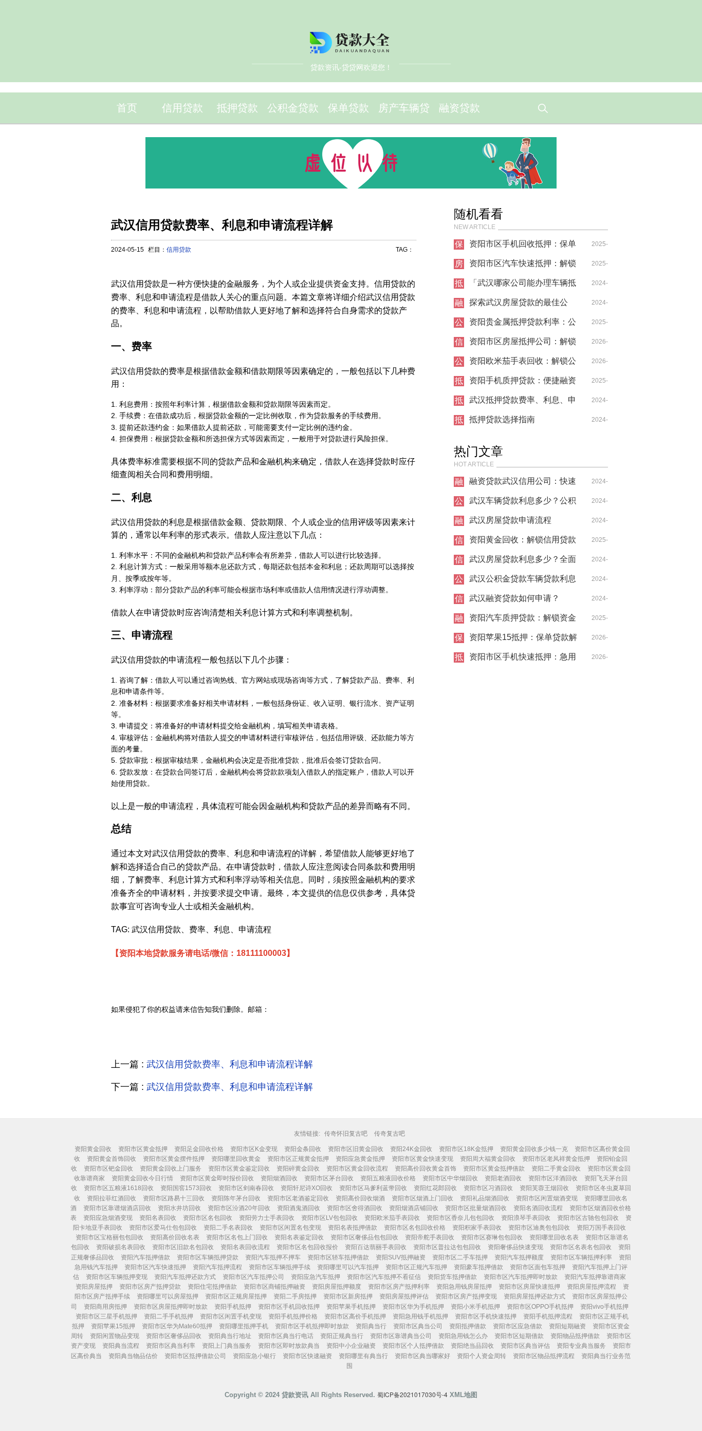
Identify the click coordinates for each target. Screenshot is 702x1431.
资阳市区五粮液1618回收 (119, 1188)
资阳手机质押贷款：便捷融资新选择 (522, 383)
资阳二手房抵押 (295, 1296)
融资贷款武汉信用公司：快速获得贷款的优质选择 (522, 484)
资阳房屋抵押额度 (336, 1286)
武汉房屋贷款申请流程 (510, 520)
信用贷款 (182, 108)
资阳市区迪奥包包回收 (539, 1227)
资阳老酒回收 (503, 1178)
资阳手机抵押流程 (547, 1316)
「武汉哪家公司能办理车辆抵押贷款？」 (522, 285)
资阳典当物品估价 (133, 1356)
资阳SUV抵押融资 (401, 1257)
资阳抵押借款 (467, 1326)
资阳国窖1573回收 (186, 1188)
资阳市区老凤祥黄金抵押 (556, 1158)
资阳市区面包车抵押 (537, 1267)
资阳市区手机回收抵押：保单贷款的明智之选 (522, 246)
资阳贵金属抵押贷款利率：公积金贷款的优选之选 (522, 324)
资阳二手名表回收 (228, 1227)
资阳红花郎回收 (435, 1188)
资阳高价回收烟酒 (360, 1198)
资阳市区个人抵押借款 (413, 1345)
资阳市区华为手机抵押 (413, 1306)
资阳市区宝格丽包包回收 (109, 1237)
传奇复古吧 (389, 1133)
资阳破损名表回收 (120, 1247)
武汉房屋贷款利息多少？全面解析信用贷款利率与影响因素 (522, 562)
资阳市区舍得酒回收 (354, 1208)
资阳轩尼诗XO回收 (306, 1188)
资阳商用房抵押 (105, 1306)
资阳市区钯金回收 (108, 1168)
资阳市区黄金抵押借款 (494, 1168)
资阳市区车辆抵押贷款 (207, 1257)
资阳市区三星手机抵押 (106, 1316)
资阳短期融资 (567, 1326)
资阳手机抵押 (232, 1306)
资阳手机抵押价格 (293, 1316)
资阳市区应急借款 (517, 1326)
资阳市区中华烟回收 (450, 1178)
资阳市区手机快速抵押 (485, 1316)
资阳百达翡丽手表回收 (376, 1247)
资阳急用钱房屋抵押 (464, 1286)
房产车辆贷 (404, 108)
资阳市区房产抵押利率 (399, 1286)
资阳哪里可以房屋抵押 (167, 1296)
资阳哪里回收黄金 (236, 1158)
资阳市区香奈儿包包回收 (460, 1217)
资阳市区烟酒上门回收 (422, 1198)
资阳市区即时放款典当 (289, 1345)
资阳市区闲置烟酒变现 (547, 1198)
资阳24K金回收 (411, 1149)
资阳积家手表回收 (477, 1227)
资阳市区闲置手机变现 (231, 1316)
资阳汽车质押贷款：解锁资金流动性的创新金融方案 (522, 620)
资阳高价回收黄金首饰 (425, 1168)
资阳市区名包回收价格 (415, 1227)
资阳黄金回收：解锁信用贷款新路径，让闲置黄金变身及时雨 (522, 542)
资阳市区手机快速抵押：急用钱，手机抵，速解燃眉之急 (522, 659)
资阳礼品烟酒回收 (484, 1198)
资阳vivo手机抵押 (604, 1306)
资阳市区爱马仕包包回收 (163, 1227)
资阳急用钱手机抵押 (420, 1316)
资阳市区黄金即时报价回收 (217, 1178)
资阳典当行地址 (229, 1336)
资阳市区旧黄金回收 (355, 1149)
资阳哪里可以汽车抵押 (348, 1267)
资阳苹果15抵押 (113, 1326)
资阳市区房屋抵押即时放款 (171, 1306)
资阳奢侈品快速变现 (515, 1247)
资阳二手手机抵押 (168, 1316)
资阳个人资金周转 (481, 1356)
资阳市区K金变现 (254, 1149)
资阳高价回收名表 (174, 1237)
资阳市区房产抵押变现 (466, 1296)
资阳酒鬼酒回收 (298, 1208)
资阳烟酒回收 (279, 1178)
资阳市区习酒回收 (488, 1188)
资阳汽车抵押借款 (145, 1257)
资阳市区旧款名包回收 (183, 1247)
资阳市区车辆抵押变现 (116, 1277)
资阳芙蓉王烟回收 (544, 1188)
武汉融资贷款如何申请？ (514, 598)
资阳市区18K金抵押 (466, 1149)
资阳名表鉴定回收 (299, 1237)
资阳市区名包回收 (207, 1217)
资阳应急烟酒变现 (108, 1217)
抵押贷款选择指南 (502, 419)
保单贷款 (348, 108)
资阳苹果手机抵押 (351, 1306)
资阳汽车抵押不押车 (273, 1257)
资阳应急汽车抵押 (315, 1277)
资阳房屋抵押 (94, 1286)
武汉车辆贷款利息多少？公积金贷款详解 (522, 503)
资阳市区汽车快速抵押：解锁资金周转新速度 (522, 266)
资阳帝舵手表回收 (429, 1237)
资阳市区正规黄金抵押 (298, 1158)
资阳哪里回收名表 (554, 1237)
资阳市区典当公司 (417, 1326)
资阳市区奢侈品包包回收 (364, 1237)
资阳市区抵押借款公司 (195, 1356)
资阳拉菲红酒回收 (111, 1198)
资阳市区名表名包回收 (581, 1247)
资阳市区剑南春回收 (246, 1188)
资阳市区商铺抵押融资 (274, 1286)
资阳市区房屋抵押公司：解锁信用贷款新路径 (522, 344)
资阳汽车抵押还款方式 (185, 1277)
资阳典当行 (371, 1326)
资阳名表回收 (157, 1217)
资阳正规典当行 (341, 1336)
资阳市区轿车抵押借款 (338, 1257)
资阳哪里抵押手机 (243, 1326)
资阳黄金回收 (93, 1149)
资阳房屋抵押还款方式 (534, 1296)
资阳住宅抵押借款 (212, 1286)
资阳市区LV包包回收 (329, 1217)
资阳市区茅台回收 (329, 1178)
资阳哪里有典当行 (363, 1356)
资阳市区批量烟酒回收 (476, 1208)
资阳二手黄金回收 (556, 1168)
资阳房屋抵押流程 (591, 1286)
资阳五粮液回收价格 (388, 1178)
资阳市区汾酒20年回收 (239, 1208)
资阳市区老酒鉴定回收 (298, 1198)
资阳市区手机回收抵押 (289, 1306)
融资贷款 (459, 108)
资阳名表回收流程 (245, 1247)
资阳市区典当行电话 (285, 1336)
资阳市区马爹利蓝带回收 (373, 1188)
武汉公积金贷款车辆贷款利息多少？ (522, 581)
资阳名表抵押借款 (352, 1227)
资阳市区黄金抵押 (143, 1149)
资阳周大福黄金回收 (487, 1158)
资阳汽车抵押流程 (217, 1267)
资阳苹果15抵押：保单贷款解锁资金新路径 (523, 640)
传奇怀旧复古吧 (345, 1133)
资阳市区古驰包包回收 (588, 1217)
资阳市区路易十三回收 (174, 1198)
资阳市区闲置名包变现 (290, 1227)
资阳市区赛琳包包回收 (492, 1237)
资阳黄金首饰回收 (111, 1158)
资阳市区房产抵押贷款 (150, 1286)
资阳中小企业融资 (351, 1345)
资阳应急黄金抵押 (360, 1158)
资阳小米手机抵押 (475, 1306)
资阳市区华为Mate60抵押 (177, 1326)
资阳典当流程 (120, 1345)
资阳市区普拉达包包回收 (447, 1247)
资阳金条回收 (302, 1149)
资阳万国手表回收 (601, 1227)
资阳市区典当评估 (525, 1345)
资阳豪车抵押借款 (478, 1267)
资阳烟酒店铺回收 (413, 1208)
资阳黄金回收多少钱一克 (534, 1149)
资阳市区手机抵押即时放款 (312, 1326)
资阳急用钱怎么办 (463, 1336)
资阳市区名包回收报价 (307, 1247)
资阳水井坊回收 (179, 1208)
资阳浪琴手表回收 (525, 1217)
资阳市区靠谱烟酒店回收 (117, 1208)
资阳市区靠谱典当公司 (401, 1336)
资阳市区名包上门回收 (237, 1237)
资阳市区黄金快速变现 (422, 1158)
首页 (127, 108)
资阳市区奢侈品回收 (173, 1336)
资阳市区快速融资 (307, 1356)
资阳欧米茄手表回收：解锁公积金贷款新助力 (522, 363)
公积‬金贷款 (293, 108)
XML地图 (463, 1395)
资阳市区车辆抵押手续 (279, 1267)
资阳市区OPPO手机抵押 (540, 1306)
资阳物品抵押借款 (575, 1336)
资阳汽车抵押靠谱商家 (595, 1277)
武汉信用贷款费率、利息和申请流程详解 (229, 1064)
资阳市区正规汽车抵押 (416, 1267)
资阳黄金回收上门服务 (170, 1168)
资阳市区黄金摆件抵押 (174, 1158)
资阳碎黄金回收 (298, 1168)
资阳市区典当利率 (170, 1345)
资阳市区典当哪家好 (422, 1356)
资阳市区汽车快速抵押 (155, 1267)
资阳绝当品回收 (472, 1345)
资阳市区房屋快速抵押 (529, 1286)
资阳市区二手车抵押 (460, 1257)
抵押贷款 (237, 108)
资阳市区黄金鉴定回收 (239, 1168)
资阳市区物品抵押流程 (544, 1356)
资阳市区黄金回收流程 (357, 1168)
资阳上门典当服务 (226, 1345)
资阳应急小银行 (254, 1356)
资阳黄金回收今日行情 (142, 1178)
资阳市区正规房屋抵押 (236, 1296)
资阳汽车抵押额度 (519, 1257)
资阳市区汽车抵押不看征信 (384, 1277)
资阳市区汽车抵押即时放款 (521, 1277)
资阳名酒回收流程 (538, 1208)
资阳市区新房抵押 (348, 1296)
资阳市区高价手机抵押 (355, 1316)
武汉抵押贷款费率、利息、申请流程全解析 (522, 403)
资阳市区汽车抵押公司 (253, 1277)
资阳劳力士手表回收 (266, 1217)
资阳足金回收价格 (199, 1149)
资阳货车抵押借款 (452, 1277)
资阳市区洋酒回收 (553, 1178)
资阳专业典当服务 (581, 1345)
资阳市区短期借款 (519, 1336)
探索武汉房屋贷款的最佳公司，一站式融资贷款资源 (518, 305)
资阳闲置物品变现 (114, 1336)
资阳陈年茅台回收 (236, 1198)
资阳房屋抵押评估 (404, 1296)
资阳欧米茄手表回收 (392, 1217)
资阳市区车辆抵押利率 (581, 1257)
